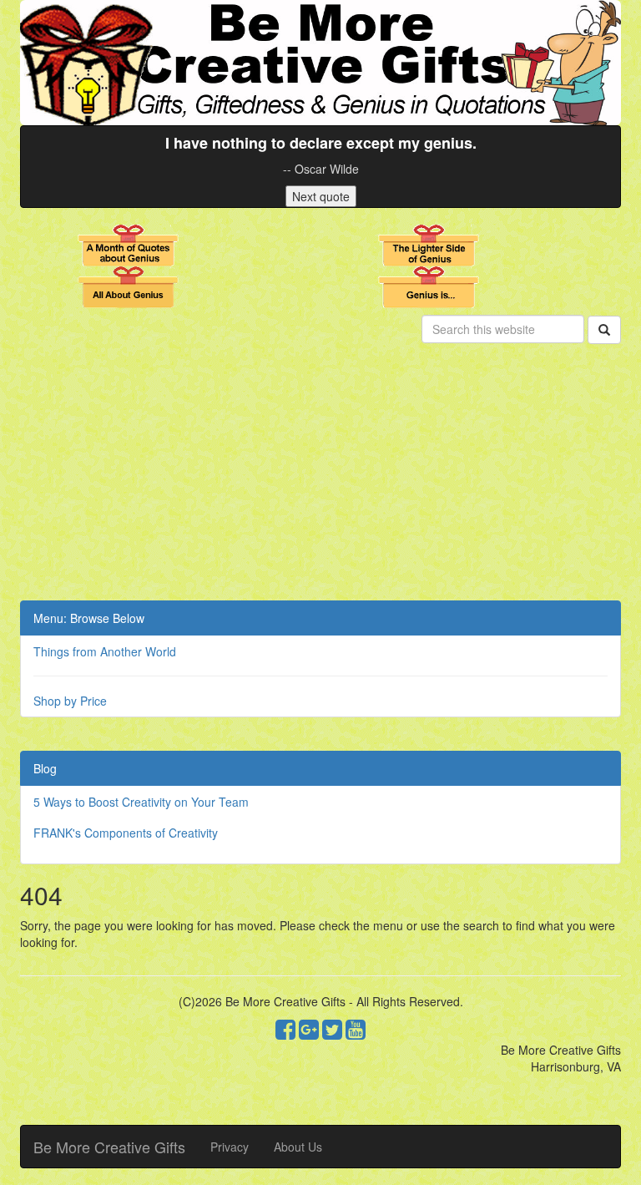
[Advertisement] (320, 475)
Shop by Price (70, 700)
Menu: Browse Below (88, 618)
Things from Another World (104, 651)
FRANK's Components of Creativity (125, 832)
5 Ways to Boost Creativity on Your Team (141, 801)
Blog (45, 768)
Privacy (229, 1146)
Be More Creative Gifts (109, 1146)
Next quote (321, 196)
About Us (298, 1146)
